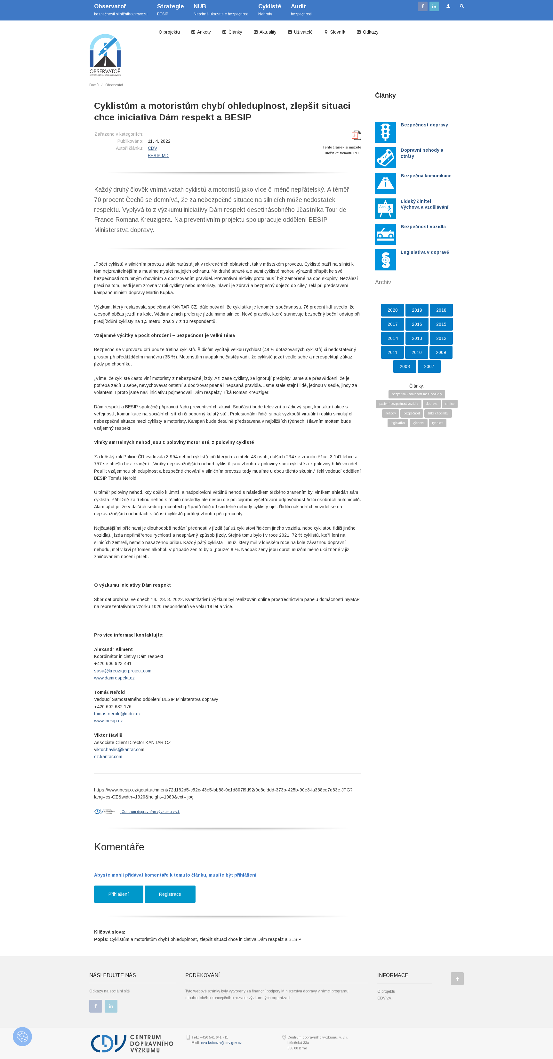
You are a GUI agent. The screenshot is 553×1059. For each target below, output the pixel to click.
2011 (392, 352)
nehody (390, 413)
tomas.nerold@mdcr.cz (117, 713)
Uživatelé (303, 32)
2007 (429, 366)
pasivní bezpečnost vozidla (398, 403)
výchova (418, 423)
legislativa (398, 423)
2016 (417, 324)
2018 (441, 310)
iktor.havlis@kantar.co (118, 749)
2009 (441, 352)
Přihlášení (118, 894)
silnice (449, 403)
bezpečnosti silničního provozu (121, 9)
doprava (431, 403)
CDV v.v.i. (385, 998)
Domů (94, 85)
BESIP (170, 9)
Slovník (337, 32)
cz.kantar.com (108, 756)
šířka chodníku (438, 413)
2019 (417, 310)
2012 (441, 338)
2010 (417, 352)
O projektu (169, 32)
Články (234, 32)
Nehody (269, 9)
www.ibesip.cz (108, 720)
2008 (405, 366)
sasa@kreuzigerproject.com (122, 670)
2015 (441, 324)
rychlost (437, 423)
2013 (417, 338)
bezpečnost (412, 413)
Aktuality (267, 32)
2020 (393, 310)
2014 (393, 338)
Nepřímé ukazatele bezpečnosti (221, 9)
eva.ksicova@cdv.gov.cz (221, 1043)
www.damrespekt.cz (114, 677)
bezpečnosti (301, 9)
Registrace (170, 894)
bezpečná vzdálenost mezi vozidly (417, 394)
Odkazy (370, 32)
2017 (393, 324)
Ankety (203, 32)
